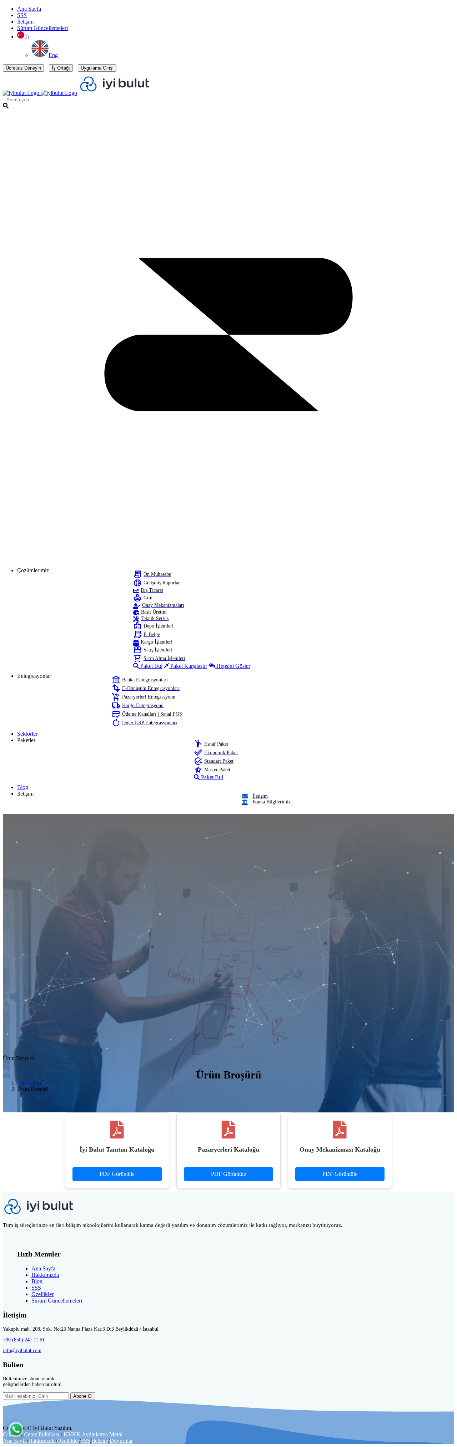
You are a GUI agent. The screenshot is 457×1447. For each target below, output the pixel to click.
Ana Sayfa (29, 9)
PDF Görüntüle (117, 1174)
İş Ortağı (61, 68)
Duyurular (121, 1441)
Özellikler (42, 1294)
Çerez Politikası (41, 1434)
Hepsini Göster (232, 666)
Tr (26, 37)
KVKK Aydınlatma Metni (93, 1434)
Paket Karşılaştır (188, 666)
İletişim (25, 22)
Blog (36, 1281)
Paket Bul (150, 666)
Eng (53, 55)
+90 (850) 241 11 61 (24, 1339)
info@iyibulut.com (22, 1350)
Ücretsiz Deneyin (23, 68)
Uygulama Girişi (97, 68)
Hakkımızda (45, 1275)
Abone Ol (82, 1396)
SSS (22, 15)
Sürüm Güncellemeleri (42, 28)
